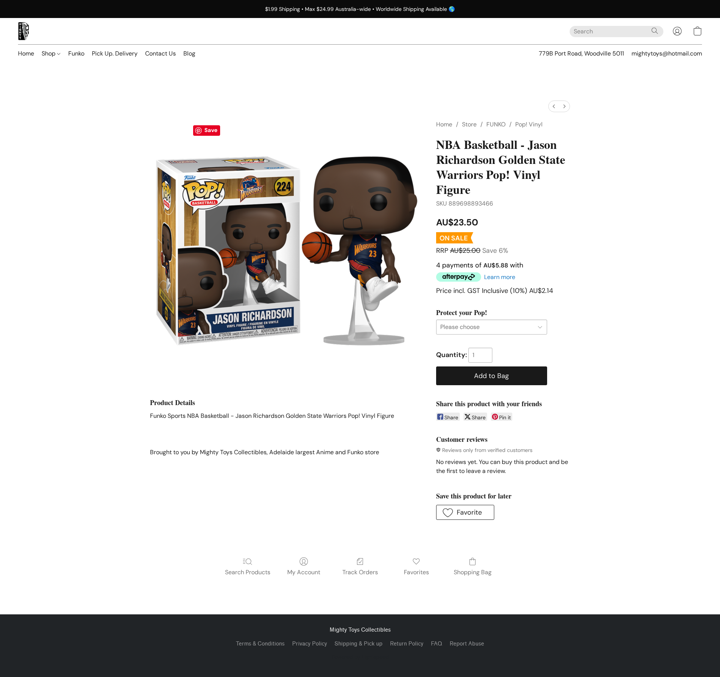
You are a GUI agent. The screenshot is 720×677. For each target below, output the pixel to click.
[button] (23, 31)
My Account (303, 572)
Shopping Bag (473, 572)
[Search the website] (654, 31)
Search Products (247, 572)
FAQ (436, 644)
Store (469, 124)
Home (26, 53)
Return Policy (406, 644)
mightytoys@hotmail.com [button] (667, 53)
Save (211, 130)
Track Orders (360, 572)
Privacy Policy (309, 644)
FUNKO (496, 124)
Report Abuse (467, 644)
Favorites (416, 572)
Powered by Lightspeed (360, 656)
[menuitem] (554, 106)
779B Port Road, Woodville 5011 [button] (581, 53)
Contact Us (160, 53)
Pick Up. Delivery (115, 53)
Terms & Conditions (260, 644)
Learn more (499, 277)
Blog (189, 53)
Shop (49, 53)
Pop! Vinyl (529, 124)
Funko (76, 53)
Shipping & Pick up (358, 644)
